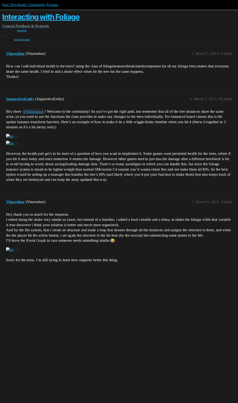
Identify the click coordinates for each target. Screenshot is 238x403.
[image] (12, 136)
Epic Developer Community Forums (30, 5)
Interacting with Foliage (40, 16)
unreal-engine (22, 39)
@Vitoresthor (33, 111)
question (22, 30)
